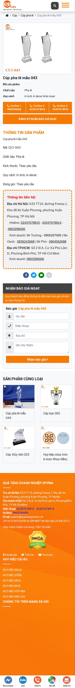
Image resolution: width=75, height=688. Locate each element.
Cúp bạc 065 (51, 413)
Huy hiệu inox (12, 586)
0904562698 (57, 241)
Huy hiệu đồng (12, 575)
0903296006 (16, 229)
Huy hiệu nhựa (12, 570)
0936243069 (25, 241)
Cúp (14, 15)
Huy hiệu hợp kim (14, 591)
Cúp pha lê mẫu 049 (16, 415)
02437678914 (51, 222)
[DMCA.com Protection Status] (37, 540)
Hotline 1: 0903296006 (14, 107)
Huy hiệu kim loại (14, 596)
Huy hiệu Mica (12, 580)
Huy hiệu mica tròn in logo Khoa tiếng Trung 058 (55, 456)
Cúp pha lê (27, 15)
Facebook (11, 555)
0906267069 (52, 235)
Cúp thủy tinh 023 (17, 454)
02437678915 (30, 222)
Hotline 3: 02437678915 (60, 107)
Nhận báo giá (37, 359)
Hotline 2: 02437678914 (37, 107)
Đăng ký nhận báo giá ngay (37, 119)
